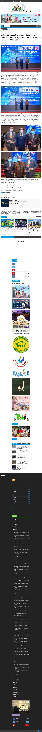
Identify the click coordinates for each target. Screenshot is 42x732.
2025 (14, 521)
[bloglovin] (11, 1)
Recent (21, 443)
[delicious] (20, 1)
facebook (34, 236)
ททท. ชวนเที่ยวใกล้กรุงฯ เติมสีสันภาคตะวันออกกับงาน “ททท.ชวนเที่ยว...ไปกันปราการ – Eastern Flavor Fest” (21, 228)
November (16, 531)
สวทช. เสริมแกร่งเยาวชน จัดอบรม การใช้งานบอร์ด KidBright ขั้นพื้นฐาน (23, 451)
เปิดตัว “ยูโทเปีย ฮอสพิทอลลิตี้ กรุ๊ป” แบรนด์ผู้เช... (21, 644)
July (15, 684)
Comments (27, 443)
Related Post (4, 216)
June (15, 685)
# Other (5, 192)
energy (14, 501)
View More (39, 216)
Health (14, 493)
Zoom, (13, 42)
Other (5, 32)
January (15, 694)
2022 (14, 526)
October (15, 679)
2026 (14, 519)
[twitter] (8, 1)
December (16, 529)
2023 (14, 524)
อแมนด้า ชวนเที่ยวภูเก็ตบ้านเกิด (19, 615)
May (15, 687)
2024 (14, 522)
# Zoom (8, 192)
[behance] (17, 1)
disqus (21, 236)
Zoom (8, 32)
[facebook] (6, 1)
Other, (11, 42)
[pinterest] (10, 1)
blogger (7, 236)
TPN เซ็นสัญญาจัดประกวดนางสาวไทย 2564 (21, 613)
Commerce (15, 489)
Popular (15, 443)
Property (15, 497)
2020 (14, 696)
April (15, 689)
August (15, 682)
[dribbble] (13, 1)
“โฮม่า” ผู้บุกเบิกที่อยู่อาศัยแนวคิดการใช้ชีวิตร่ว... (21, 609)
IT (13, 505)
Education (15, 503)
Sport (14, 499)
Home (2, 32)
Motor (14, 507)
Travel (14, 491)
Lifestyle (15, 485)
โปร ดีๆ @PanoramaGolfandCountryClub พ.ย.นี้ (21, 654)
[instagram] (19, 1)
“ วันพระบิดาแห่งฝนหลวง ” (18, 631)
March (15, 690)
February (16, 692)
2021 (14, 527)
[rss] (15, 1)
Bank (14, 495)
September (16, 680)
